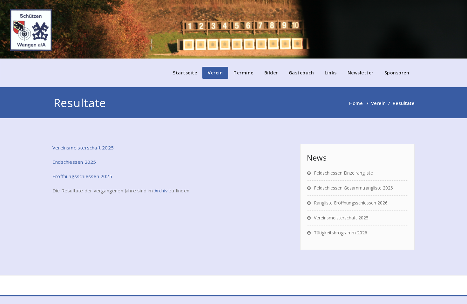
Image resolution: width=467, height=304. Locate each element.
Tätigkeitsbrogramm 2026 (340, 233)
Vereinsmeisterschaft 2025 (83, 147)
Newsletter (361, 73)
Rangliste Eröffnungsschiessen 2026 (351, 203)
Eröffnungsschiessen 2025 (82, 176)
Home (356, 103)
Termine (244, 73)
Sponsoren (396, 73)
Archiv (161, 190)
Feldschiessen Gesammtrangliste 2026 (353, 188)
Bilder (271, 73)
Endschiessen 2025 (74, 162)
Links (331, 73)
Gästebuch (301, 73)
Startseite (185, 73)
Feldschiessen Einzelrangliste (343, 173)
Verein (215, 73)
